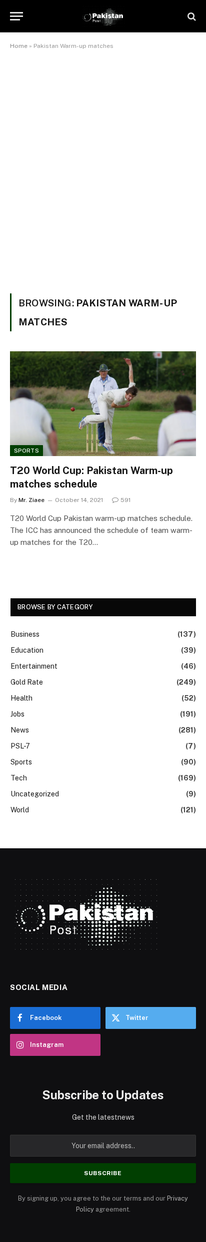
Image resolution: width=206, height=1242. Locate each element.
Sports (26, 451)
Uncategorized (34, 794)
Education (27, 650)
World (19, 810)
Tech (18, 778)
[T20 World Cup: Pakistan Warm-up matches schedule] (103, 403)
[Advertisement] (103, 169)
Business (25, 634)
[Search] (191, 16)
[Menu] (16, 16)
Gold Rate (26, 682)
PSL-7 (20, 746)
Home (19, 45)
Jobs (17, 714)
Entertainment (34, 666)
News (19, 730)
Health (21, 698)
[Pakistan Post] (102, 16)
